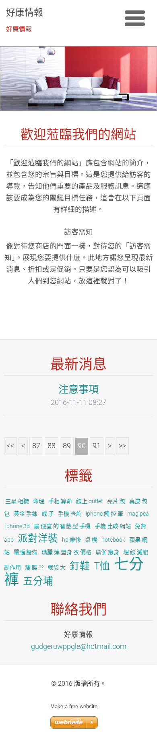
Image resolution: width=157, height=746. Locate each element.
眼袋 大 (57, 567)
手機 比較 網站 (113, 526)
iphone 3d (17, 526)
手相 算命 (60, 501)
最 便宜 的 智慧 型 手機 (62, 526)
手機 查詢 (70, 513)
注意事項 (78, 389)
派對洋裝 (38, 538)
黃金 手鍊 (25, 513)
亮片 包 (116, 501)
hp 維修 (71, 540)
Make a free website (73, 706)
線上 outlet (89, 501)
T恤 (102, 566)
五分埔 (38, 581)
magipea (138, 513)
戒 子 (47, 513)
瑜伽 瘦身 (107, 552)
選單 (135, 18)
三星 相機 (17, 501)
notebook (113, 540)
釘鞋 (80, 566)
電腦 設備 (25, 552)
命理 (38, 501)
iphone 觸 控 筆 (104, 513)
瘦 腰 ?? (34, 567)
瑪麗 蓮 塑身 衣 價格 (66, 552)
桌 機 (91, 540)
